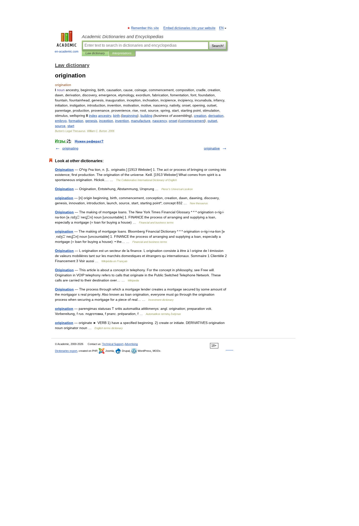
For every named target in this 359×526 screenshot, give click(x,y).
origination (64, 198)
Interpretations (121, 53)
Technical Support (112, 344)
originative (212, 148)
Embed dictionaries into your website (189, 28)
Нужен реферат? (89, 141)
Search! (218, 46)
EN (221, 28)
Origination (64, 170)
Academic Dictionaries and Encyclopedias (122, 36)
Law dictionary (95, 53)
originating (70, 148)
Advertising (131, 344)
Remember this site (145, 28)
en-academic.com (66, 51)
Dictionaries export (66, 350)
